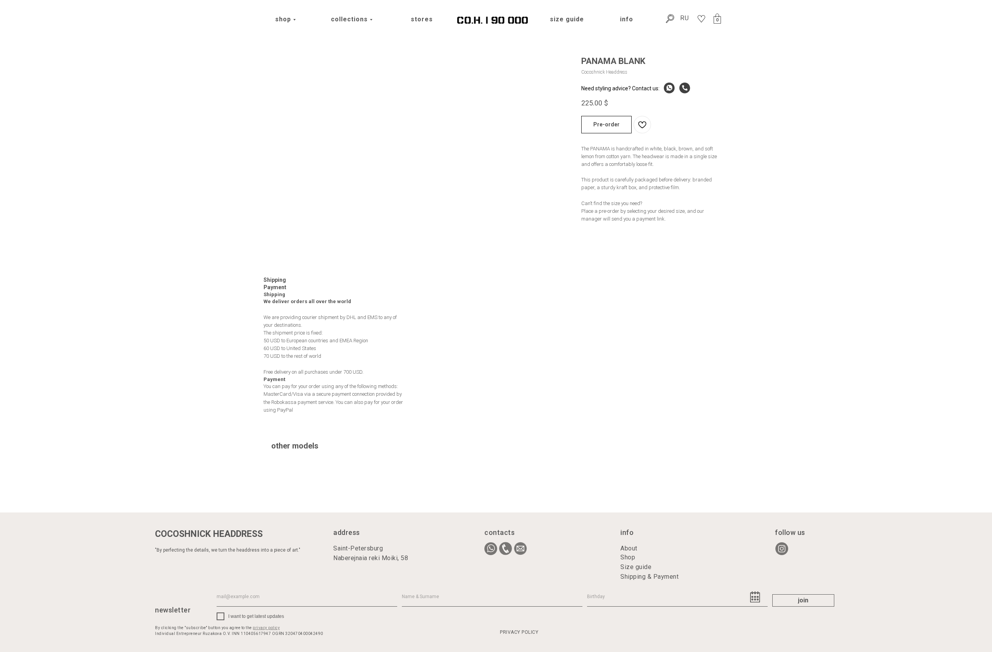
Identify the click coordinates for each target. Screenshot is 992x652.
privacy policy (266, 628)
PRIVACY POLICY (519, 632)
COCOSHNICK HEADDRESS (209, 534)
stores (422, 19)
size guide (567, 19)
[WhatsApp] (667, 88)
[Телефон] (683, 88)
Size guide (635, 567)
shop (283, 19)
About (628, 548)
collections (349, 19)
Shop (627, 557)
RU (684, 18)
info (626, 19)
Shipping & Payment (649, 576)
